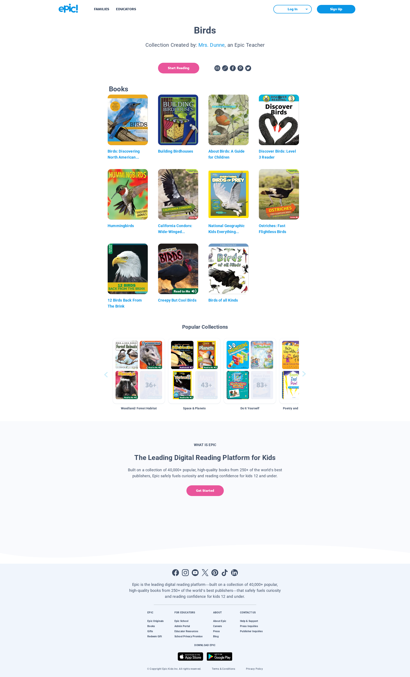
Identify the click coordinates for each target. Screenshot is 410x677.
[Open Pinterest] (214, 572)
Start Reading (178, 68)
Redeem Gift (154, 636)
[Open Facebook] (175, 572)
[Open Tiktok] (224, 572)
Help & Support (249, 621)
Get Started (205, 490)
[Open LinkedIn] (234, 572)
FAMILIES (101, 9)
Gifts (150, 631)
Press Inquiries (249, 626)
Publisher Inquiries (251, 631)
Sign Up (336, 9)
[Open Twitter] (205, 572)
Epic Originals (155, 621)
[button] (139, 371)
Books (151, 626)
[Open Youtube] (195, 572)
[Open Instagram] (185, 572)
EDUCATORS (126, 9)
